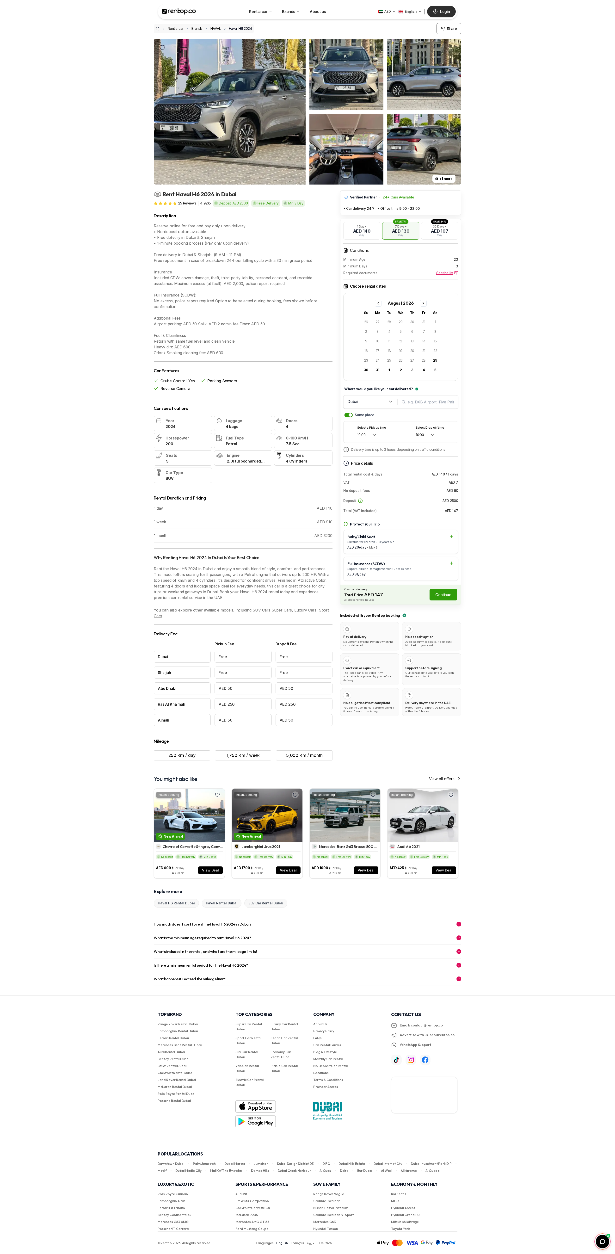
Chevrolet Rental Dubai (175, 1073)
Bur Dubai (365, 1170)
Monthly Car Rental (328, 1059)
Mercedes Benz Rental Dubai (180, 1045)
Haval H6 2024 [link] (240, 28)
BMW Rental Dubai (172, 1066)
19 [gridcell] (400, 351)
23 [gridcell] (366, 360)
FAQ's (317, 1038)
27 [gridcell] (378, 322)
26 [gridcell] (366, 322)
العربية (311, 1243)
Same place (364, 415)
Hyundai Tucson (325, 1229)
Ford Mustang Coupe (251, 1229)
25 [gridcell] (389, 360)
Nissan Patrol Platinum (330, 1208)
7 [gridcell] (424, 331)
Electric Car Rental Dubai (249, 1082)
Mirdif (162, 1170)
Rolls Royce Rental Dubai (176, 1094)
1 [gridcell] (435, 322)
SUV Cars (261, 610)
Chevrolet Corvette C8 (252, 1208)
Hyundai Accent (403, 1208)
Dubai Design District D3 (295, 1163)
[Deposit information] (360, 500)
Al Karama (409, 1170)
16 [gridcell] (366, 351)
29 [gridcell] (401, 322)
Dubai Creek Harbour (294, 1170)
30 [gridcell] (412, 322)
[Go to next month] (423, 303)
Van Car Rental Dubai (247, 1068)
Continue (443, 594)
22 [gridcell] (435, 351)
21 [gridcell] (423, 351)
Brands (288, 11)
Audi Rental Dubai (171, 1052)
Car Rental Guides (327, 1045)
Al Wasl (386, 1170)
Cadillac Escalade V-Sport (333, 1215)
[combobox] (370, 401)
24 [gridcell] (378, 360)
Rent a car (258, 11)
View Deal (210, 870)
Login (445, 11)
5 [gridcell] (401, 331)
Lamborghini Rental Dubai (178, 1031)
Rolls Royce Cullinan (173, 1194)
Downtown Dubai (171, 1163)
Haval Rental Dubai (221, 903)
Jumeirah (261, 1163)
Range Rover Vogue (328, 1194)
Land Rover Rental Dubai (177, 1080)
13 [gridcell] (412, 341)
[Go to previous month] (378, 303)
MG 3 (395, 1201)
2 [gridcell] (366, 331)
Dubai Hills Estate (351, 1163)
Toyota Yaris (400, 1229)
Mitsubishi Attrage (405, 1222)
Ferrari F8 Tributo (171, 1208)
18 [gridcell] (389, 351)
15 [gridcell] (435, 341)
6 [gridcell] (412, 331)
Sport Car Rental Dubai (248, 1040)
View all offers (442, 778)
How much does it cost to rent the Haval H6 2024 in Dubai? (202, 924)
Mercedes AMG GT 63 (252, 1222)
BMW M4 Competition (252, 1201)
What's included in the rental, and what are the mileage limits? (206, 951)
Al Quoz (326, 1170)
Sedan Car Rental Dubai (284, 1040)
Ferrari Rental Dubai (173, 1038)
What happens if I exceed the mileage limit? (190, 978)
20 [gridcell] (412, 351)
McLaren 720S (246, 1215)
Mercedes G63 (324, 1222)
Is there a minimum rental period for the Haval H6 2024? (201, 965)
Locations (321, 1073)
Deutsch (325, 1243)
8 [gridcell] (435, 331)
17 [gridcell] (377, 351)
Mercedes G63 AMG (173, 1222)
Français (297, 1243)
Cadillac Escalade (326, 1201)
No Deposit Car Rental (330, 1066)
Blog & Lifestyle (325, 1052)
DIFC (326, 1163)
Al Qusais (432, 1170)
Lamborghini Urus (171, 1201)
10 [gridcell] (377, 341)
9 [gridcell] (366, 341)
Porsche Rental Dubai (174, 1101)
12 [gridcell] (400, 341)
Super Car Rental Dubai (248, 1026)
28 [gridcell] (389, 322)
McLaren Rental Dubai (175, 1087)
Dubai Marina (234, 1163)
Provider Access (325, 1087)
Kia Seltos (398, 1194)
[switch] (348, 415)
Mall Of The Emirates (226, 1170)
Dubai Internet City (388, 1163)
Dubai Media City (188, 1170)
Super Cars (281, 610)
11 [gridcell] (389, 341)
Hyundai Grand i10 (405, 1215)
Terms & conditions (328, 1080)
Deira (344, 1170)
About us (318, 11)
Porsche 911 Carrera (173, 1229)
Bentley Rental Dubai (173, 1059)
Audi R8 (241, 1194)
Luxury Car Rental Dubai (284, 1026)
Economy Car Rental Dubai (281, 1054)
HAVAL (215, 28)
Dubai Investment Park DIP (431, 1163)
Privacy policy (323, 1031)
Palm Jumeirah (204, 1163)
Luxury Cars (305, 610)
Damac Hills (260, 1170)
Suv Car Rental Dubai (265, 903)
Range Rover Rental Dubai (178, 1024)
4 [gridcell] (389, 331)
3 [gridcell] (378, 331)
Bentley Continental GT (175, 1215)
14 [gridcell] (423, 341)
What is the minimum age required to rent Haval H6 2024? (202, 937)
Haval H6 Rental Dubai (176, 903)
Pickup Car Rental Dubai (284, 1068)
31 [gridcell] (423, 322)
